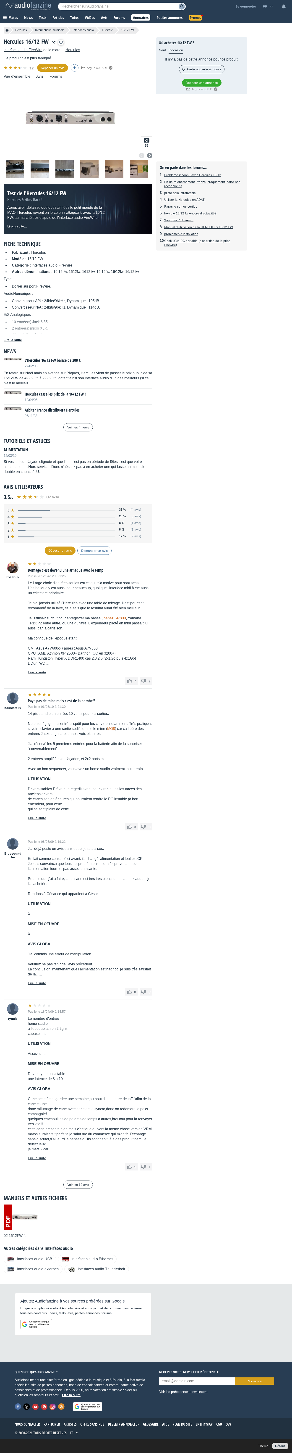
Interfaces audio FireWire (52, 265)
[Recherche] (182, 6)
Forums (56, 76)
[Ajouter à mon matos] (61, 42)
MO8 (111, 729)
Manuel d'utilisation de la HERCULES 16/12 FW (198, 227)
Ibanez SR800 (114, 618)
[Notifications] (284, 6)
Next (149, 155)
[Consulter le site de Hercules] (52, 43)
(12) (31, 68)
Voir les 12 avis (78, 1184)
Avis (40, 76)
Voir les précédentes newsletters (183, 1392)
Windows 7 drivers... (178, 220)
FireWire (107, 30)
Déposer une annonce (202, 83)
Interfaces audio (83, 30)
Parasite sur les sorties (180, 206)
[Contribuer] (74, 67)
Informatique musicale (49, 30)
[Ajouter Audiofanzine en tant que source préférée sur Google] (36, 1324)
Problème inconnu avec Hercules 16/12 (192, 175)
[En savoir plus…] (110, 68)
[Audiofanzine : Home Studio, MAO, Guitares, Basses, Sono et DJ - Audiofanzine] (28, 6)
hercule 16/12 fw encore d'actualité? (190, 213)
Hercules (21, 30)
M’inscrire (255, 1381)
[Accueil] (7, 30)
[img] (16, 68)
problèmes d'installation (181, 234)
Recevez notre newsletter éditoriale (189, 1372)
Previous (141, 155)
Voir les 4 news (78, 427)
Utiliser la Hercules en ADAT (184, 199)
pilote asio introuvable (180, 193)
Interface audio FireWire (23, 50)
